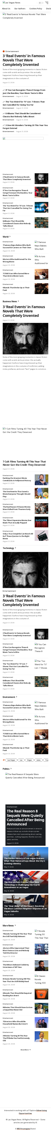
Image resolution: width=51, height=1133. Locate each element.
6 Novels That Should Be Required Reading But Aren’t (17, 994)
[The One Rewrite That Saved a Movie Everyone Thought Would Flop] (41, 493)
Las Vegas (11, 760)
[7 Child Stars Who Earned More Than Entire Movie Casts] (41, 274)
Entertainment (12, 51)
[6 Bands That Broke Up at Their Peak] (41, 288)
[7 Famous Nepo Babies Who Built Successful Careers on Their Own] (41, 246)
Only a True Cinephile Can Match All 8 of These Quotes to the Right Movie (18, 536)
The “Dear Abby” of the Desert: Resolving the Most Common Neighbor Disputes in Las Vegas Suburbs (25, 909)
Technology (8, 548)
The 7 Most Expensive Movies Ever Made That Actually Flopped (17, 521)
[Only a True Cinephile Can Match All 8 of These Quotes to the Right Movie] (41, 535)
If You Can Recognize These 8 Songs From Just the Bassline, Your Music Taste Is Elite (17, 192)
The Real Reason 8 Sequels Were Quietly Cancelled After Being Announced (25, 817)
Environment (9, 697)
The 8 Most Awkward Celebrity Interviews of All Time (16, 965)
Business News (10, 301)
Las (21, 760)
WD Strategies (23, 1129)
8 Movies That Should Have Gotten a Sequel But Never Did (18, 1008)
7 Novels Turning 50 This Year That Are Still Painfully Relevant (17, 935)
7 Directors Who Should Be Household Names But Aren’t (15, 1022)
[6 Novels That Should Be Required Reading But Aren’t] (41, 994)
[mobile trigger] (46, 3)
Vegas (29, 760)
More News (8, 925)
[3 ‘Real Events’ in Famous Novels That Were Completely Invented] (25, 31)
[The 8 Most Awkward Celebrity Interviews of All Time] (41, 965)
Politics (6, 768)
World (6, 236)
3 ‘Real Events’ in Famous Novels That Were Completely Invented (24, 60)
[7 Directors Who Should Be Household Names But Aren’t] (41, 1022)
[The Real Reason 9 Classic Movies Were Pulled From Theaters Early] (41, 508)
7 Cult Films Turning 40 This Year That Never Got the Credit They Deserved (24, 463)
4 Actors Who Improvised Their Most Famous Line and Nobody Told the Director (16, 950)
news (39, 760)
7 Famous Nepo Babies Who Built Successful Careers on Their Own (17, 246)
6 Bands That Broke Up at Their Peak (16, 749)
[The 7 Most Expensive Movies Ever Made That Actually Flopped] (41, 522)
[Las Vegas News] (11, 3)
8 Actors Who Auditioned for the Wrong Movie (17, 720)
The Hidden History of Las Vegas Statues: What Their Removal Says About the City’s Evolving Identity (24, 861)
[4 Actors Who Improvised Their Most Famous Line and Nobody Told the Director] (41, 949)
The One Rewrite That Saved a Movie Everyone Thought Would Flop (16, 494)
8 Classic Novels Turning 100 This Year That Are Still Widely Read (16, 980)
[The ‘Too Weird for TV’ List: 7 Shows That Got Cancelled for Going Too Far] (41, 207)
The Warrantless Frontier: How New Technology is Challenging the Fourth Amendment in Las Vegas (22, 885)
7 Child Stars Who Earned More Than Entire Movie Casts (16, 274)
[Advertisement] (25, 397)
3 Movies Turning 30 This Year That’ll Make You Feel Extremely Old (16, 1038)
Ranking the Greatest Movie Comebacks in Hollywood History (17, 479)
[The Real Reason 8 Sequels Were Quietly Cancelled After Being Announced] (25, 788)
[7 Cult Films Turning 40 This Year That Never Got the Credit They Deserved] (25, 443)
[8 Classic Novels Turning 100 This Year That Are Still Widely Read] (41, 980)
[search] (34, 3)
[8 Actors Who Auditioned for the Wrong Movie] (41, 260)
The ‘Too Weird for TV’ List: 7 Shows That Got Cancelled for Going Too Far (18, 208)
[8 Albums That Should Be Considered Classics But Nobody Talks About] (41, 222)
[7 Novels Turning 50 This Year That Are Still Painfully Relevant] (41, 934)
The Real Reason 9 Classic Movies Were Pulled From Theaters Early (16, 508)
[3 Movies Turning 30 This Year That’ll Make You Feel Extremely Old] (41, 1036)
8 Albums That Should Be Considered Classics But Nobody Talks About (17, 223)
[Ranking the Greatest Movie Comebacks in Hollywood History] (41, 479)
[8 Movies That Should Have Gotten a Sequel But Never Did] (41, 1008)
